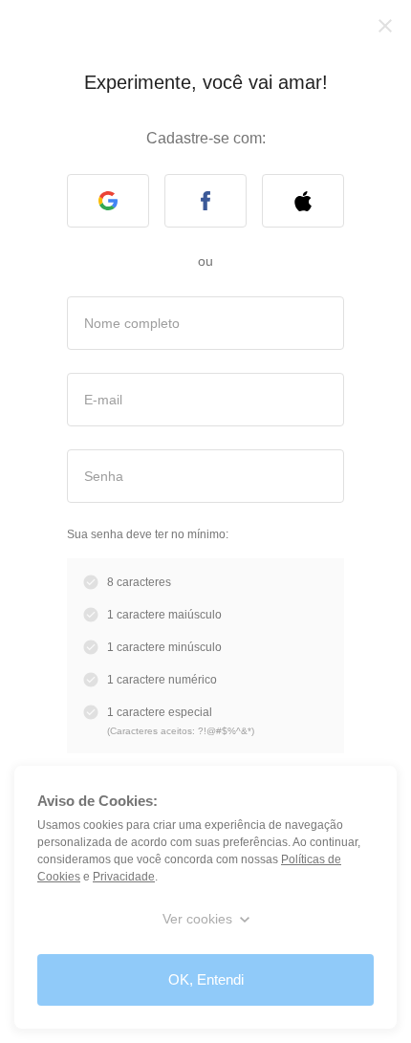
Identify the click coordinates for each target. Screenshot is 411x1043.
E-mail (103, 398)
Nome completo (132, 322)
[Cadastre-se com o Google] (108, 201)
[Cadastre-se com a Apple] (303, 201)
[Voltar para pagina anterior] (385, 25)
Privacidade (120, 876)
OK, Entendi (206, 979)
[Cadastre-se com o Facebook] (205, 201)
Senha (103, 475)
